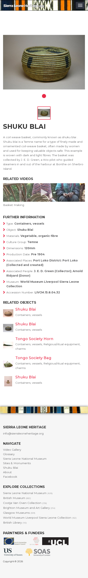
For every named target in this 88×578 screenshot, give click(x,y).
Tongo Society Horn (34, 339)
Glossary (9, 454)
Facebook (10, 476)
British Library (15, 522)
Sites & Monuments (17, 463)
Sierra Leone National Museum (24, 458)
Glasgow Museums (19, 512)
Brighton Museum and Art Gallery (29, 507)
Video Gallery (12, 449)
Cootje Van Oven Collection (25, 502)
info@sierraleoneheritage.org (23, 433)
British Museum (17, 498)
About (7, 472)
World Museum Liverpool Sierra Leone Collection (40, 517)
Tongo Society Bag (33, 358)
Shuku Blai (25, 309)
